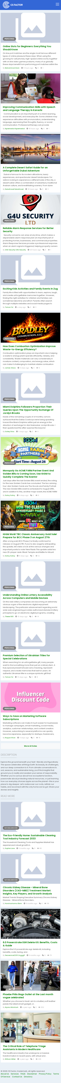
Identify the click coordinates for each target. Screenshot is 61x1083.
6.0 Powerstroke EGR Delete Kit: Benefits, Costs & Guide (30, 944)
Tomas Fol (9, 307)
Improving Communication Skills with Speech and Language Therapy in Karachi (29, 109)
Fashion (7, 987)
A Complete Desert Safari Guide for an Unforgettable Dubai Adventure (25, 169)
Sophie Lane (10, 848)
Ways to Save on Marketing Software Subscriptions (24, 718)
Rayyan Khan (10, 738)
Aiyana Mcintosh (11, 1007)
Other (7, 935)
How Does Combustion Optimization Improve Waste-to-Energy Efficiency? (29, 348)
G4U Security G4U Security (15, 250)
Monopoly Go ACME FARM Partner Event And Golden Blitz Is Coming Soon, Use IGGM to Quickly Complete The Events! (28, 473)
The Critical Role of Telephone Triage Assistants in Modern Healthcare (24, 1048)
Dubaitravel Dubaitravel (14, 189)
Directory (28, 1076)
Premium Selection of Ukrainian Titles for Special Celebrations (26, 657)
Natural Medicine (11, 828)
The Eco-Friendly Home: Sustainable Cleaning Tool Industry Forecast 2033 (29, 837)
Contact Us (17, 1076)
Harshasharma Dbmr (13, 903)
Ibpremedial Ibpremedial (15, 128)
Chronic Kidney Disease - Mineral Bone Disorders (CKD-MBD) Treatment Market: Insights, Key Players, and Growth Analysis (27, 890)
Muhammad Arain (12, 68)
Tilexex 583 (9, 616)
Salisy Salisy (10, 495)
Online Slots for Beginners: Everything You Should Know (27, 48)
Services (15, 1073)
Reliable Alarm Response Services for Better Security (28, 230)
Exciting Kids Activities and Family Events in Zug (30, 288)
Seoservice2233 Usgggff (15, 955)
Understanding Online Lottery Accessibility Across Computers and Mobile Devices (27, 596)
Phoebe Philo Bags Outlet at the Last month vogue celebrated (28, 996)
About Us (5, 1073)
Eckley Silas (9, 431)
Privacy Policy (45, 1073)
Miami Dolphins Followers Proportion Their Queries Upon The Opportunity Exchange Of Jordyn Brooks (28, 410)
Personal (9, 38)
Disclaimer (32, 1073)
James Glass (10, 368)
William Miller (10, 1059)
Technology (9, 1039)
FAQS (23, 1073)
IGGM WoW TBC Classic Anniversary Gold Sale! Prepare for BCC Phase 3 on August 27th (30, 536)
